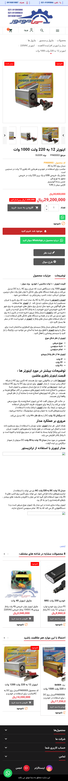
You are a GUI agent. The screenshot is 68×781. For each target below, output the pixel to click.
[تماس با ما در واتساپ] (7, 773)
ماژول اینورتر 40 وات (21, 601)
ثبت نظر (48, 253)
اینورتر (25, 303)
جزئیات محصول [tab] (42, 276)
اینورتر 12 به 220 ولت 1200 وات (21, 685)
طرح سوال (47, 262)
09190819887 (12, 3)
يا (58, 300)
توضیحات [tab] (60, 276)
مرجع (63, 155)
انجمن (62, 546)
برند (44, 155)
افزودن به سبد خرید (25, 207)
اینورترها (53, 387)
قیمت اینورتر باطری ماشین (48, 375)
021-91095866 (47, 3)
